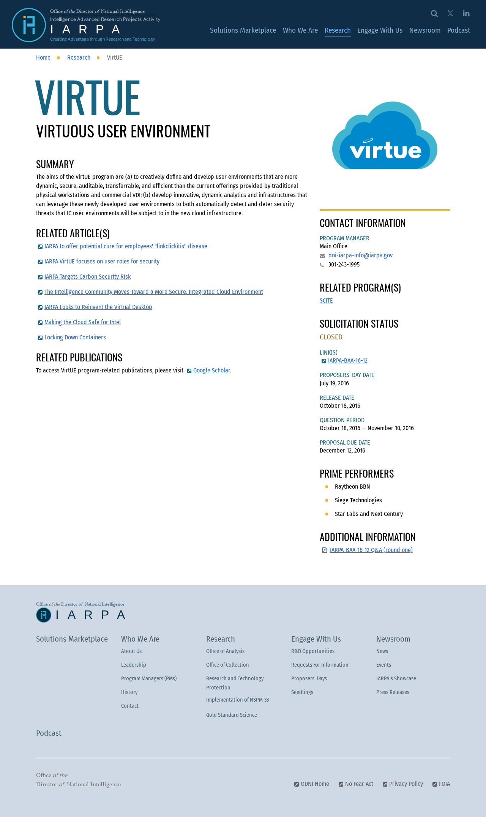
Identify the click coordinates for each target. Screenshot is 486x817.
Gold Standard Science (231, 715)
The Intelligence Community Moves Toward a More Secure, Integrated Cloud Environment (153, 291)
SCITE (326, 300)
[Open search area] (434, 12)
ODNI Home (315, 783)
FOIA (444, 783)
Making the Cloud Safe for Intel (82, 322)
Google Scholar (211, 370)
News (382, 651)
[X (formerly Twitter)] (450, 12)
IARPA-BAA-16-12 (348, 360)
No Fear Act (359, 783)
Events (383, 665)
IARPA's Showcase (396, 678)
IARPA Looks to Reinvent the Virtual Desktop (98, 307)
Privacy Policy (406, 783)
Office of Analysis (225, 651)
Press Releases (392, 692)
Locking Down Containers (75, 337)
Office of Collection (227, 665)
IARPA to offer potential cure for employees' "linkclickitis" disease (125, 246)
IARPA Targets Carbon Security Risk (87, 276)
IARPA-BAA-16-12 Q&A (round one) (371, 550)
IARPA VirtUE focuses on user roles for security (101, 261)
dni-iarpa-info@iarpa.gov (360, 255)
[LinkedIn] (466, 12)
